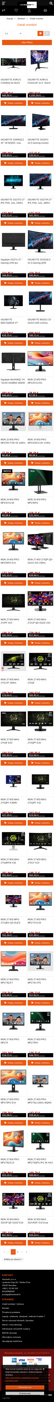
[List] (47, 33)
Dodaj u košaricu (15, 103)
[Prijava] (29, 11)
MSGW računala (9, 1333)
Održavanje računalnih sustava (16, 1329)
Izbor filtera (27, 42)
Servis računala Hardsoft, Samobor (18, 1320)
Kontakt (5, 1308)
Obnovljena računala (11, 1337)
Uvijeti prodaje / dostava (13, 1304)
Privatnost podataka (11, 1312)
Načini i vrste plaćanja (12, 1325)
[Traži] (50, 3)
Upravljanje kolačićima (12, 1341)
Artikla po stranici (12, 1259)
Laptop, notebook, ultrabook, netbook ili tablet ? (23, 1316)
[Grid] (40, 33)
